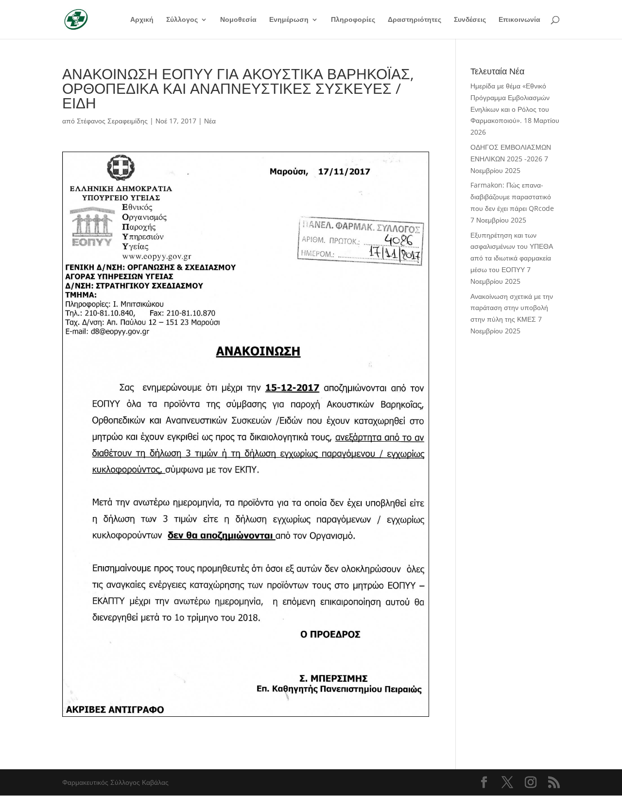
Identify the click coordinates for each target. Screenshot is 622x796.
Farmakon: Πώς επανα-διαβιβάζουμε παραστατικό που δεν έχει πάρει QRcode (512, 196)
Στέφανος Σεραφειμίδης (112, 120)
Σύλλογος (182, 20)
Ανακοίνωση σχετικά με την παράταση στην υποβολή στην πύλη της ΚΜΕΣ (511, 308)
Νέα (210, 120)
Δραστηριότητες (414, 20)
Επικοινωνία (519, 20)
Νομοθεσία (238, 20)
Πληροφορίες (353, 20)
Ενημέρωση (289, 20)
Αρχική (142, 20)
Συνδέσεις (470, 20)
